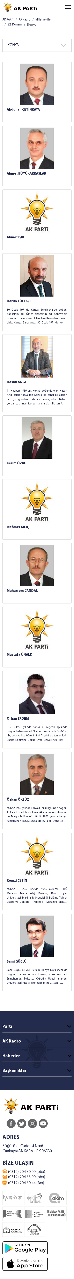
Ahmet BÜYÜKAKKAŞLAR (26, 173)
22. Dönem (15, 24)
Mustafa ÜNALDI (20, 654)
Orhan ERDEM (18, 718)
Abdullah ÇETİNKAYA (23, 109)
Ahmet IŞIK (15, 237)
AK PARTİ (8, 19)
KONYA (13, 45)
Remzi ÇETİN (17, 880)
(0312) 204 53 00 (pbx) (26, 1177)
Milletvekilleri (44, 19)
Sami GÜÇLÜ (17, 961)
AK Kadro (24, 19)
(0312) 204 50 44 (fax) (25, 1183)
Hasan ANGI (16, 382)
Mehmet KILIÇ (18, 527)
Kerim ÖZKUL (17, 463)
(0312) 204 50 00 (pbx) (26, 1172)
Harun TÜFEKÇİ (19, 301)
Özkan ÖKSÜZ (18, 799)
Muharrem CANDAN (22, 591)
